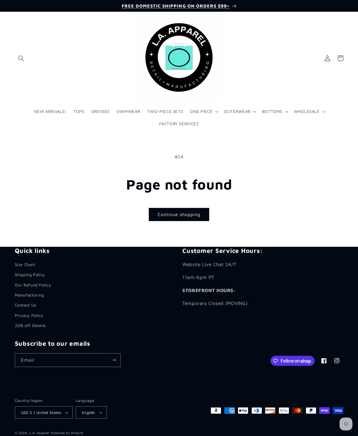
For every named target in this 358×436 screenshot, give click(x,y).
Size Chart (25, 264)
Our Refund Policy (33, 285)
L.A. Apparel (39, 433)
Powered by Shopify (67, 433)
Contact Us (25, 305)
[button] (21, 58)
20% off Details (30, 325)
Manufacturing (29, 295)
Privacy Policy (29, 315)
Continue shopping (179, 214)
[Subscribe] (113, 360)
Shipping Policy (30, 274)
